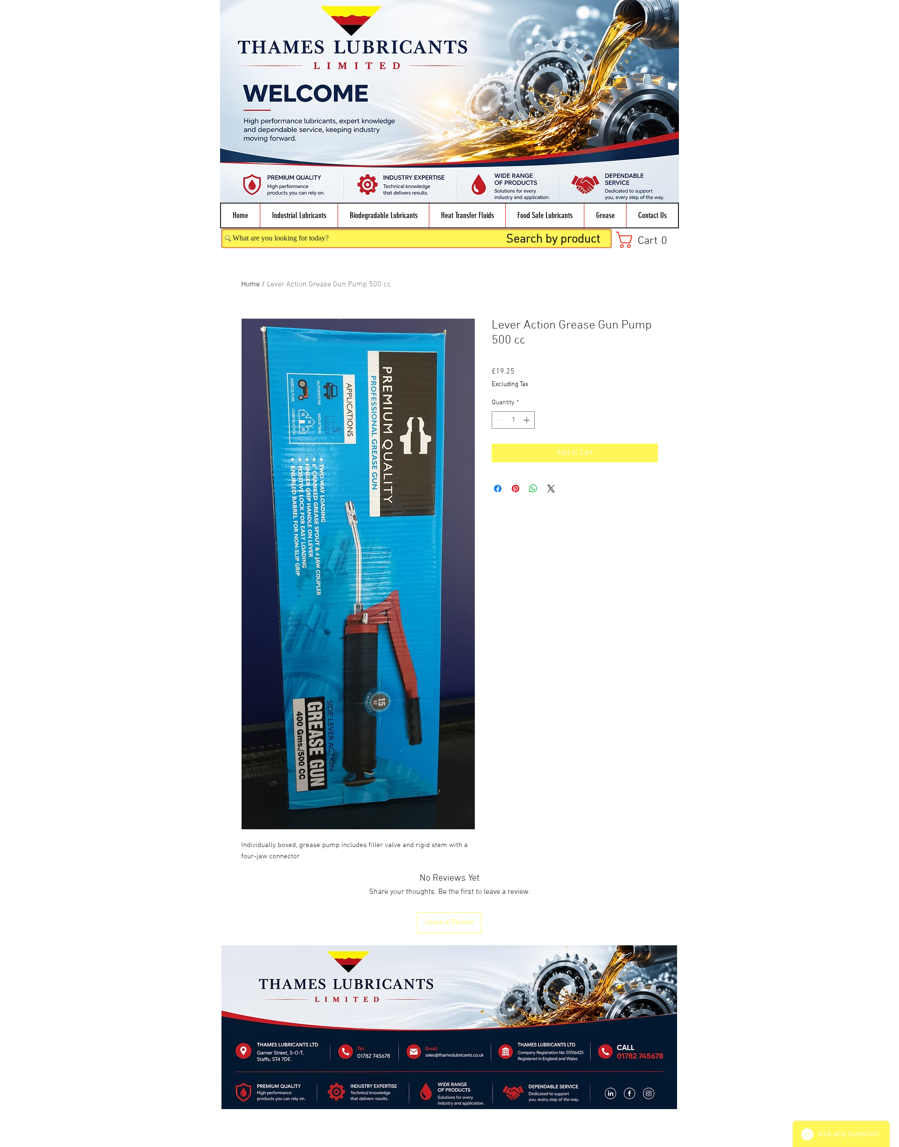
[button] (299, 215)
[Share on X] (551, 488)
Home (250, 284)
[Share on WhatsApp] (533, 488)
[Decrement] (499, 420)
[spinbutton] (513, 420)
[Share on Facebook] (497, 488)
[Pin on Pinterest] (515, 488)
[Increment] (527, 420)
